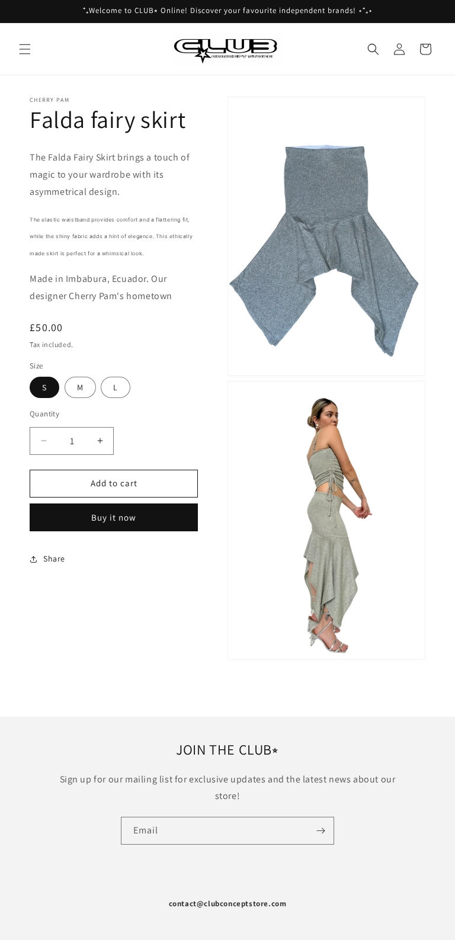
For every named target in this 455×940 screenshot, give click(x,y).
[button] (25, 49)
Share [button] (54, 558)
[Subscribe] (320, 831)
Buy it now (113, 517)
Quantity (44, 414)
